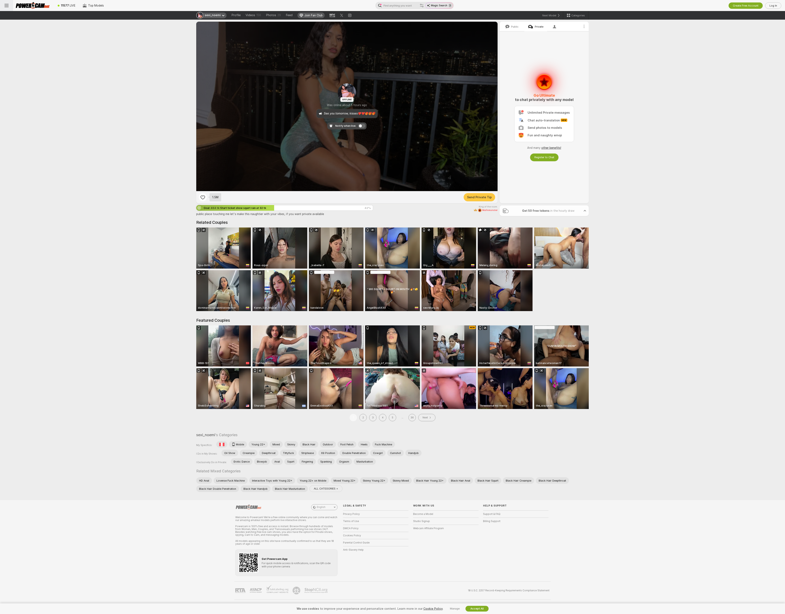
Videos (253, 15)
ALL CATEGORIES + (326, 488)
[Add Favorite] (203, 197)
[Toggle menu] (6, 5)
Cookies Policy (352, 535)
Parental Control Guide (356, 542)
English (321, 507)
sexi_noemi (205, 435)
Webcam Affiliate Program (428, 528)
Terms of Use (351, 521)
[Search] (422, 5)
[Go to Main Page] (33, 5)
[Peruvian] (221, 444)
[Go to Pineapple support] (297, 590)
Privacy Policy (351, 514)
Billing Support (491, 521)
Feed (289, 15)
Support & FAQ (491, 514)
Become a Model (423, 514)
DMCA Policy (351, 528)
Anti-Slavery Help (353, 549)
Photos (273, 15)
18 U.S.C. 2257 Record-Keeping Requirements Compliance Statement (509, 590)
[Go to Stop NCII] (316, 590)
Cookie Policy (433, 608)
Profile (236, 15)
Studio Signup (421, 521)
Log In (773, 5)
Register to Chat (544, 157)
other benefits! (551, 147)
